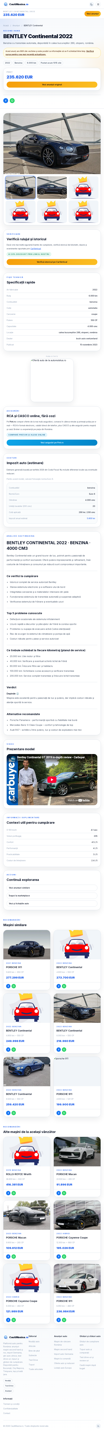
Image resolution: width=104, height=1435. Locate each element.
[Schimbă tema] (91, 4)
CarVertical (35, 248)
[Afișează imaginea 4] (20, 211)
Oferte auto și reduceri (64, 1363)
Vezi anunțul (93, 13)
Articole (32, 1346)
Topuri (32, 1364)
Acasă (6, 25)
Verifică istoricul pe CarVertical (52, 262)
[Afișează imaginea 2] (52, 187)
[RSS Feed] (98, 1426)
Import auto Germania (63, 1354)
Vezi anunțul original (52, 84)
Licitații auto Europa (63, 1368)
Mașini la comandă (62, 1358)
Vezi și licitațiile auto (19, 903)
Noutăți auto (34, 1341)
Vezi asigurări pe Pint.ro (52, 442)
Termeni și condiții (11, 1404)
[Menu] (98, 4)
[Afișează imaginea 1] (20, 187)
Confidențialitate (10, 1408)
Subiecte (33, 1355)
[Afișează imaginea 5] (52, 211)
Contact (6, 1413)
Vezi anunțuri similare (19, 888)
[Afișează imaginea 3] (83, 187)
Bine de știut (34, 1351)
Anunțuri (16, 25)
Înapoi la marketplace (19, 895)
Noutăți (8, 1381)
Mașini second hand (63, 1349)
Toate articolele (36, 1369)
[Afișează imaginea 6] (83, 211)
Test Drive (9, 1386)
